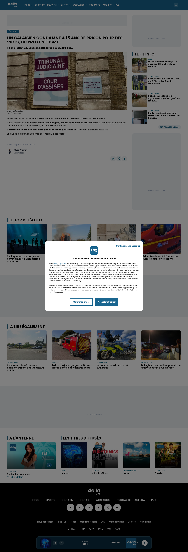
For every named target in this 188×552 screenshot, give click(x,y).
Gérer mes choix (81, 301)
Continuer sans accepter (128, 245)
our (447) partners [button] (60, 264)
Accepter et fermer (107, 301)
